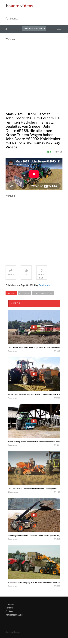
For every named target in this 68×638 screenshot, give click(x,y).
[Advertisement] (34, 74)
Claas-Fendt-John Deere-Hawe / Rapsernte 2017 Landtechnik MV (34, 347)
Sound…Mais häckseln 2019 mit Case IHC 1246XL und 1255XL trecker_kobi (38, 394)
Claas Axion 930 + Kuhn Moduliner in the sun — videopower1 (32, 489)
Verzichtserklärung (14, 614)
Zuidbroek (44, 285)
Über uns (10, 604)
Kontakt (9, 607)
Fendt (36, 293)
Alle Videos (24, 293)
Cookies (9, 611)
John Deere (47, 293)
